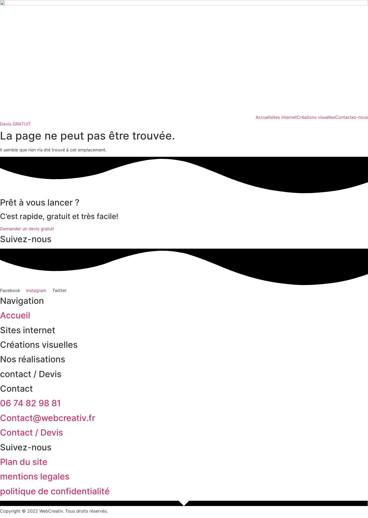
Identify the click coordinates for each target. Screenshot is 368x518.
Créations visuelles (316, 117)
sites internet (283, 117)
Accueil (263, 117)
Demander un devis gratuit (27, 228)
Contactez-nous (351, 117)
